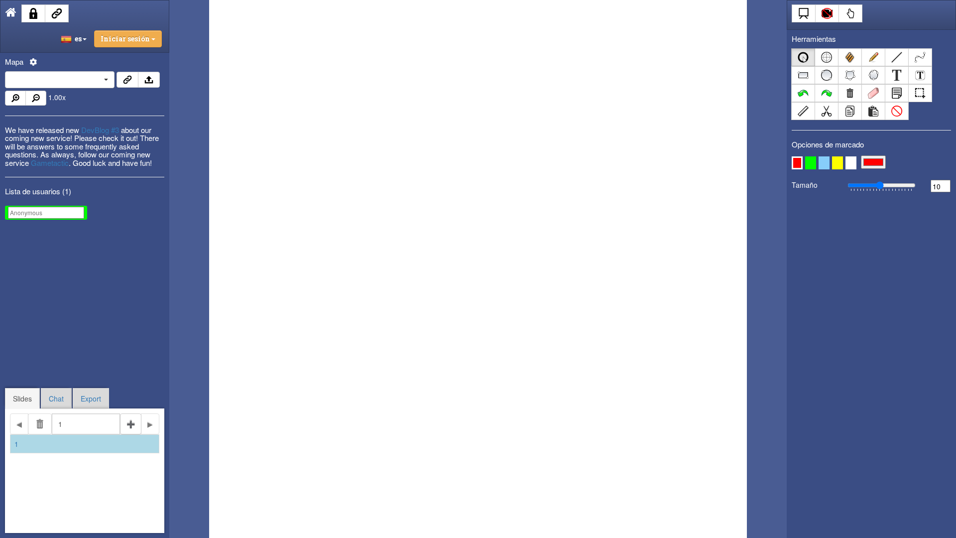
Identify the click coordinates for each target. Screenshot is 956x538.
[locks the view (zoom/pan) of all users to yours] (827, 13)
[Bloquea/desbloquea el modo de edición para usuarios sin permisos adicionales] (33, 13)
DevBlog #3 (100, 130)
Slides (22, 399)
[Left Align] (127, 80)
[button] (797, 162)
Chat (56, 399)
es (77, 38)
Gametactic (50, 162)
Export (91, 399)
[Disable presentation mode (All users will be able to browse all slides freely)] (804, 13)
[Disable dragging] (850, 13)
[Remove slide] (40, 423)
